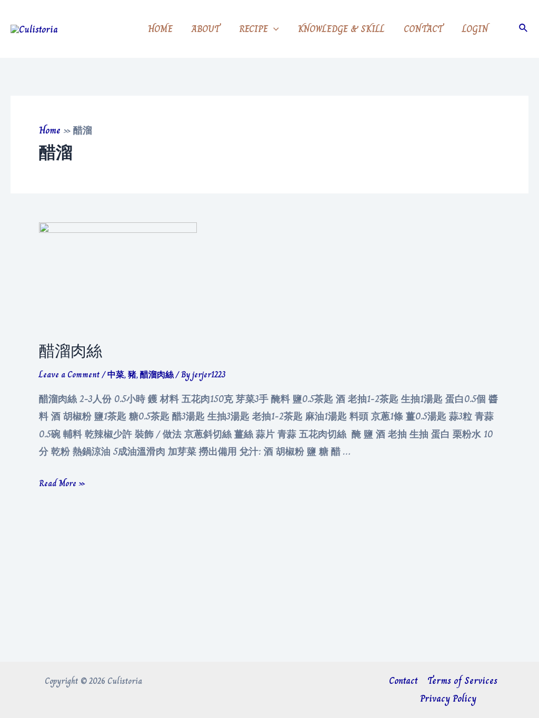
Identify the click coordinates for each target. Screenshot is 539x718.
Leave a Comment (69, 374)
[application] (273, 29)
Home (50, 130)
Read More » (62, 483)
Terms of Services (462, 680)
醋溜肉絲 (70, 351)
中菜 (115, 374)
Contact (403, 680)
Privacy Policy (448, 698)
